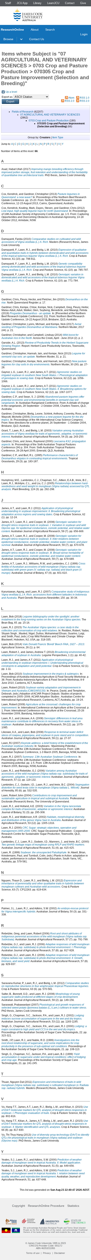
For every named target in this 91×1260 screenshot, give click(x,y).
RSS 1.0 (84, 97)
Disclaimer (59, 1253)
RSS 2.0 (69, 100)
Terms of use (33, 1253)
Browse (8, 39)
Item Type (57, 137)
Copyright (18, 1205)
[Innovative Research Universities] (28, 1221)
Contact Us (36, 39)
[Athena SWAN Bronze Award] (11, 1221)
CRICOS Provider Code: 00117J (45, 1245)
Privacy (47, 1253)
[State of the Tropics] (75, 1221)
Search (50, 29)
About (35, 29)
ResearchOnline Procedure (46, 1205)
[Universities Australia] (49, 1221)
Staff (8, 3)
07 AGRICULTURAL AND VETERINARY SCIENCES (50, 114)
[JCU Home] (28, 14)
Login (84, 34)
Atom (71, 97)
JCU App (22, 3)
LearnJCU (53, 3)
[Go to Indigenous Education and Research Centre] (6, 1230)
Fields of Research (22, 111)
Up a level (11, 91)
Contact (69, 3)
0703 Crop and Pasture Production (49, 120)
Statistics (73, 1205)
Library (37, 3)
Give (83, 3)
